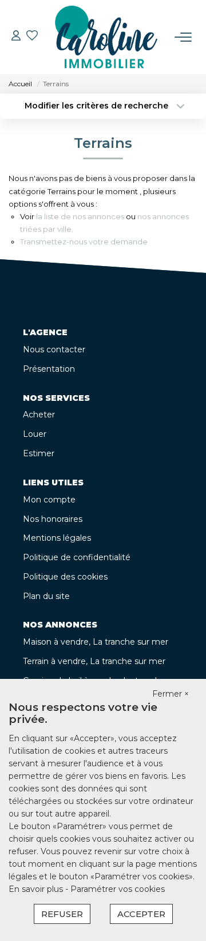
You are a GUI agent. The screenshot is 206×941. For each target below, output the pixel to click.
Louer (34, 434)
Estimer (38, 453)
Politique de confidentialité (76, 557)
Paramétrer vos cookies (117, 889)
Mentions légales (57, 538)
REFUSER (62, 913)
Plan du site (46, 596)
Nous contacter (54, 349)
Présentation (49, 369)
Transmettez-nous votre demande (84, 241)
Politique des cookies (65, 577)
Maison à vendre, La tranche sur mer (95, 642)
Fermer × (170, 694)
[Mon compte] (16, 37)
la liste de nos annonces (80, 216)
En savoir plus (37, 889)
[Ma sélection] (32, 37)
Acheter (39, 414)
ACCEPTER (141, 913)
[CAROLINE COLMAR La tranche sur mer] (106, 37)
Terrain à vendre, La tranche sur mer (94, 661)
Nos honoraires (52, 519)
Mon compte (49, 499)
